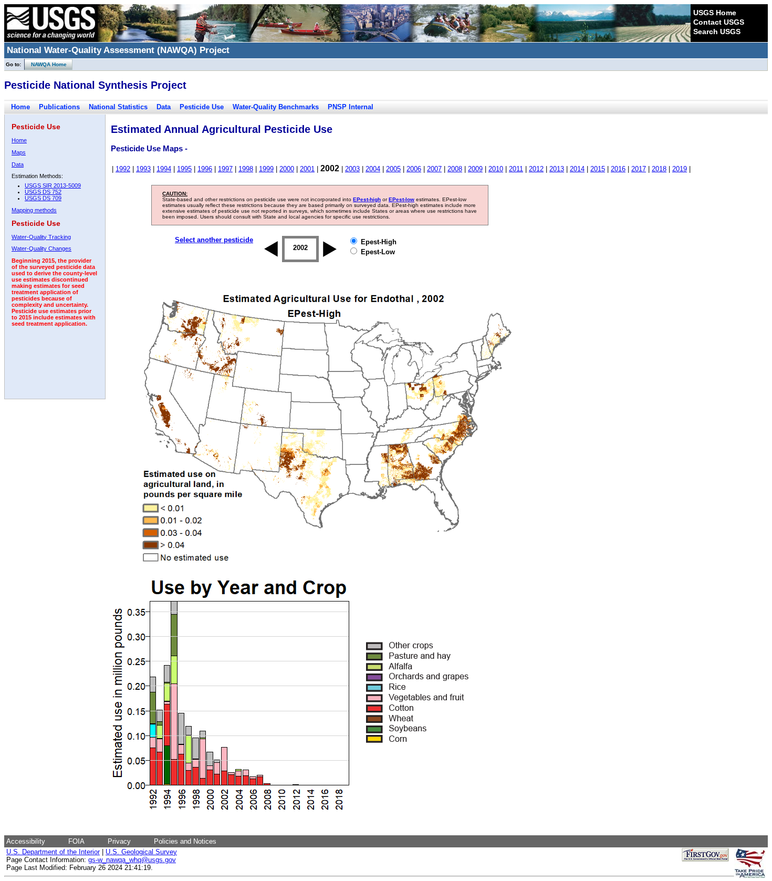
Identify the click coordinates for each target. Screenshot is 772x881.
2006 (413, 169)
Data (164, 107)
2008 (454, 169)
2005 (393, 169)
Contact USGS (718, 22)
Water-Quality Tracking (41, 237)
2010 (495, 169)
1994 (164, 169)
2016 (618, 169)
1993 (143, 169)
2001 (307, 169)
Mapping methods (34, 210)
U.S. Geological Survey (141, 852)
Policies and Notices (185, 841)
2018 (659, 169)
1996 (204, 169)
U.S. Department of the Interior (53, 852)
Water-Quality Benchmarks (276, 107)
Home (20, 107)
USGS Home (714, 12)
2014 (577, 169)
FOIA (76, 841)
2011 (516, 169)
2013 (556, 169)
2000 (286, 169)
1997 (225, 169)
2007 (434, 169)
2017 (638, 169)
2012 (536, 169)
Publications (59, 107)
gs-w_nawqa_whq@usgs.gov (132, 860)
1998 (245, 169)
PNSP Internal (350, 107)
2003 (352, 169)
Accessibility (25, 841)
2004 (373, 169)
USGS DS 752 (43, 192)
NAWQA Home (46, 64)
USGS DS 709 (43, 198)
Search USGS (716, 31)
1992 (123, 169)
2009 (475, 169)
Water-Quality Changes (41, 248)
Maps (19, 152)
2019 (679, 169)
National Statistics (118, 107)
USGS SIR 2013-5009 (53, 185)
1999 (266, 169)
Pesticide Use (202, 107)
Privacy (119, 841)
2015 (597, 169)
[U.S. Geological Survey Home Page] (51, 39)
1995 (184, 169)
